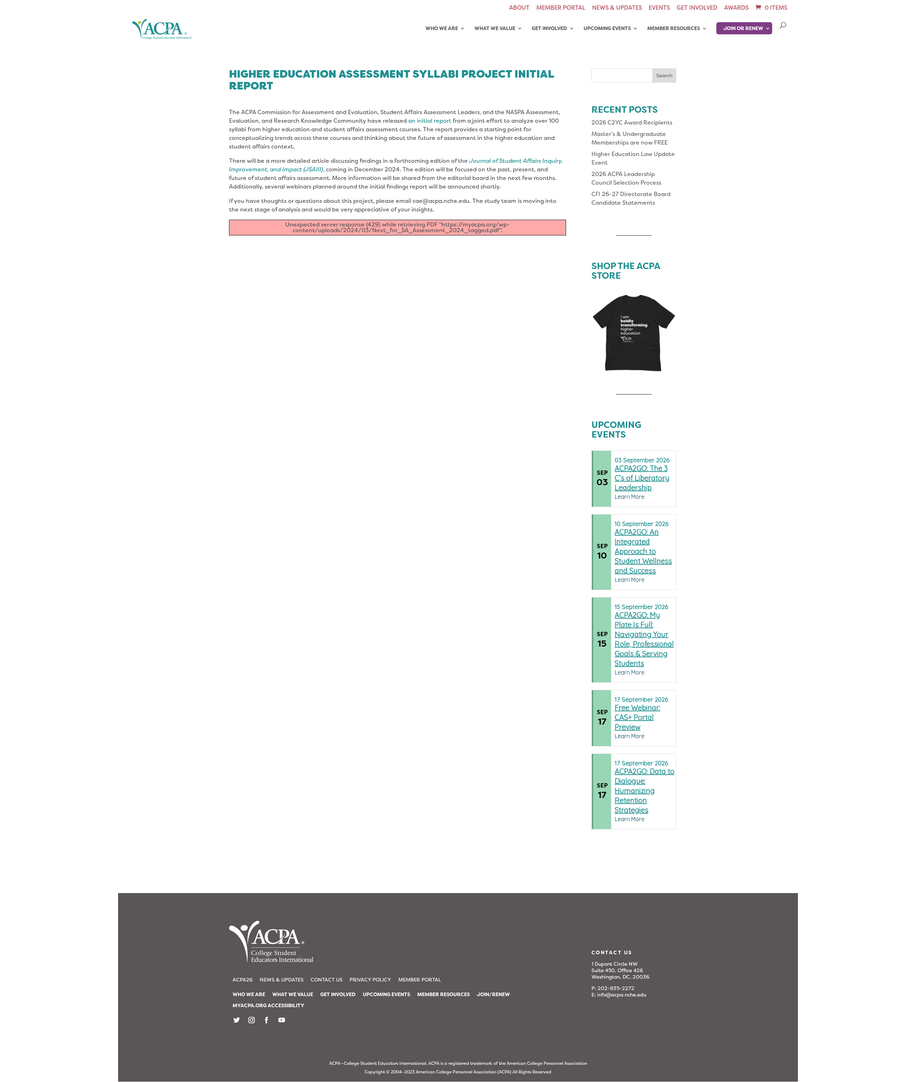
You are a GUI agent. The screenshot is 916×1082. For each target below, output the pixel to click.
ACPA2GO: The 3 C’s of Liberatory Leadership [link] (642, 478)
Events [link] (659, 8)
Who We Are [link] (441, 28)
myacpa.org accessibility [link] (268, 1005)
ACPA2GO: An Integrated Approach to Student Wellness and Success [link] (643, 551)
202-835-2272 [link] (616, 988)
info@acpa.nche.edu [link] (621, 994)
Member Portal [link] (560, 8)
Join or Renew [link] (743, 28)
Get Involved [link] (697, 8)
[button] (664, 75)
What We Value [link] (494, 28)
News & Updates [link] (617, 8)
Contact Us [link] (326, 979)
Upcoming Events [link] (607, 28)
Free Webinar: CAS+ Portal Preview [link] (637, 717)
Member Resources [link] (673, 28)
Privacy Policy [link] (370, 979)
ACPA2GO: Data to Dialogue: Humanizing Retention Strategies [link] (644, 790)
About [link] (519, 8)
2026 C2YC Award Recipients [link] (631, 122)
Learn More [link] (629, 496)
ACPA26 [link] (243, 979)
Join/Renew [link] (493, 994)
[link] (770, 7)
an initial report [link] (429, 121)
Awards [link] (736, 8)
